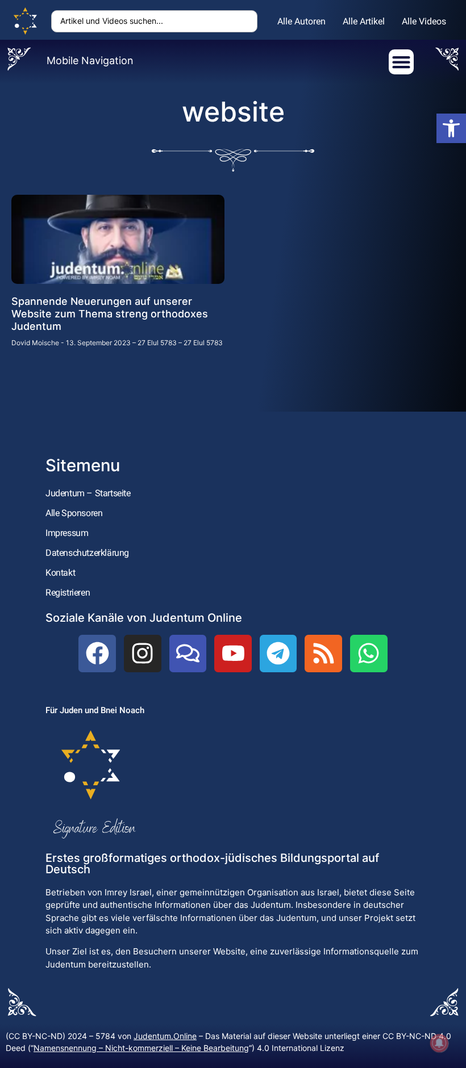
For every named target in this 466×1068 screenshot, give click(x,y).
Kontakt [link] (60, 572)
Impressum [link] (66, 532)
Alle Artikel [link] (364, 21)
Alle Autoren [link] (301, 21)
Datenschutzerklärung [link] (87, 552)
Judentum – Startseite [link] (88, 493)
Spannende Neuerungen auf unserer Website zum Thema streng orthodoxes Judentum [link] (109, 313)
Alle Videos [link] (424, 21)
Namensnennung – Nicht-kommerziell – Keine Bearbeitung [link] (141, 1048)
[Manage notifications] (439, 1043)
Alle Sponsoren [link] (73, 513)
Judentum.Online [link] (165, 1036)
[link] (451, 128)
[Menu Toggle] (401, 61)
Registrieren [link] (67, 592)
